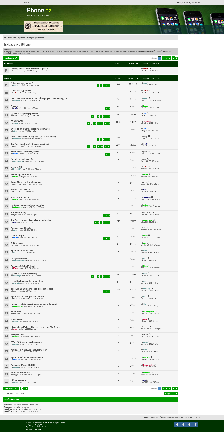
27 (95, 147)
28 (98, 147)
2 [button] (163, 58)
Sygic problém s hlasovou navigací (27, 357)
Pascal (15, 199)
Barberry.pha (148, 365)
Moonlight (17, 276)
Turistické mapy (18, 213)
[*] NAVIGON (17, 121)
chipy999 (16, 375)
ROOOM (146, 357)
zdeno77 (16, 352)
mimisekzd (17, 306)
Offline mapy (17, 243)
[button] (176, 58)
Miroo (145, 266)
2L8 (144, 113)
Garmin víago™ (18, 235)
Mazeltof (41, 427)
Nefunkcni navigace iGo (22, 159)
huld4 (15, 344)
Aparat (145, 334)
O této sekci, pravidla (21, 91)
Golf (15, 108)
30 (105, 147)
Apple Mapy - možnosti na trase (26, 182)
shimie (16, 123)
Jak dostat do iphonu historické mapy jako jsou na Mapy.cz (39, 98)
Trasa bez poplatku (20, 197)
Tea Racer (147, 121)
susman (146, 327)
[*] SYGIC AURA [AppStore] (24, 273)
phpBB (37, 423)
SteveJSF (147, 197)
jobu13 (16, 367)
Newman (16, 100)
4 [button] (169, 58)
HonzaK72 (17, 169)
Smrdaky (146, 289)
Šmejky (16, 314)
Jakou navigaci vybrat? (22, 83)
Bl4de (15, 321)
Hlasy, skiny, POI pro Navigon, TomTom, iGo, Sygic (35, 327)
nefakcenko (18, 207)
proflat (32, 427)
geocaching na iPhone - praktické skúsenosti (32, 289)
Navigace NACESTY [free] (23, 266)
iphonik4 (16, 359)
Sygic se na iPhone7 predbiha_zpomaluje (30, 129)
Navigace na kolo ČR (20, 190)
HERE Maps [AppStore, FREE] (25, 152)
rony (145, 159)
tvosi (145, 319)
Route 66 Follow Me (20, 373)
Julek (15, 93)
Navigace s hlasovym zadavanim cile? (29, 350)
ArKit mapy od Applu (21, 174)
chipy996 (146, 373)
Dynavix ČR (16, 167)
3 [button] (166, 58)
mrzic (15, 154)
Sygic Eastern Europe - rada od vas (27, 296)
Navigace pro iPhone (17, 44)
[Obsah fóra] (38, 9)
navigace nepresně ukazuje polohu (27, 205)
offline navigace (18, 380)
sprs (145, 83)
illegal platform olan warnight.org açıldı (29, 69)
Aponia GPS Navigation (22, 251)
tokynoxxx (17, 138)
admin (15, 71)
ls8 (144, 190)
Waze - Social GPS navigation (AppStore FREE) (33, 136)
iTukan (16, 268)
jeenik (145, 136)
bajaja (145, 106)
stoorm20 (17, 337)
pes (144, 243)
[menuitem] (27, 3)
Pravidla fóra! (47, 71)
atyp (15, 131)
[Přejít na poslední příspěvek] (150, 69)
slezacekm (147, 213)
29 (102, 147)
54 (98, 124)
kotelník (16, 283)
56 (105, 124)
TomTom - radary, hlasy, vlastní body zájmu (31, 220)
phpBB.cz (40, 425)
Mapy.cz (15, 106)
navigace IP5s (17, 334)
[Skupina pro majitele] (189, 424)
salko (145, 235)
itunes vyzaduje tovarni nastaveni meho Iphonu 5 (34, 304)
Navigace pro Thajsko (21, 228)
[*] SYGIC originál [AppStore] (24, 113)
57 (109, 124)
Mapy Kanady (17, 319)
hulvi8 (15, 177)
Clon (15, 253)
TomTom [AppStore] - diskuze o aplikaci (30, 144)
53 (95, 124)
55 (102, 124)
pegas (145, 182)
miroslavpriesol (19, 260)
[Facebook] (195, 424)
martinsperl (147, 220)
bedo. (145, 98)
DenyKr (16, 85)
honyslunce (18, 161)
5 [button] (173, 58)
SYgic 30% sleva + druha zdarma (26, 342)
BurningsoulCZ (149, 312)
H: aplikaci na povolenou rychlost (27, 281)
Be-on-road (16, 312)
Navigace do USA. (19, 258)
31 (109, 147)
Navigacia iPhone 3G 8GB (23, 365)
